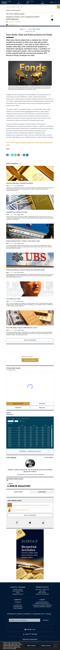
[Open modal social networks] (27, 155)
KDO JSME (42, 591)
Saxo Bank (28, 111)
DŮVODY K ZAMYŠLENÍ (42, 594)
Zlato (20, 163)
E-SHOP (42, 599)
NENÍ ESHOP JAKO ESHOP (42, 603)
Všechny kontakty (30, 639)
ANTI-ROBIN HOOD (17, 591)
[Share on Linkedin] (24, 155)
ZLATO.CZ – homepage (17, 587)
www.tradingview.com (11, 370)
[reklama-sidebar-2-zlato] (30, 554)
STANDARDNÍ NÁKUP (42, 602)
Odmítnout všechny (46, 645)
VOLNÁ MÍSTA (18, 605)
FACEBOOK (18, 602)
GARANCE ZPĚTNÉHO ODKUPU (42, 606)
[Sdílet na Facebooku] (7, 155)
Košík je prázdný (30, 360)
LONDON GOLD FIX (17, 594)
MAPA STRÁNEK (17, 608)
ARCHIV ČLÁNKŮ (17, 589)
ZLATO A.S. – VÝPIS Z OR (42, 589)
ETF (31, 31)
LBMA (9, 413)
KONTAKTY (17, 599)
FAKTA (18, 592)
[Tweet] (12, 155)
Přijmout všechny (31, 645)
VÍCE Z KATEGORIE (30, 340)
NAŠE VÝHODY (42, 592)
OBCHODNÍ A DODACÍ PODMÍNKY (42, 605)
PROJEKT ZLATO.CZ (42, 587)
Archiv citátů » (49, 457)
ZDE (15, 648)
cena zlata (27, 31)
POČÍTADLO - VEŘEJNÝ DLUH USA (30, 451)
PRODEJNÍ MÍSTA (18, 606)
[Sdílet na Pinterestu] (18, 155)
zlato (34, 31)
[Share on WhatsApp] (15, 155)
